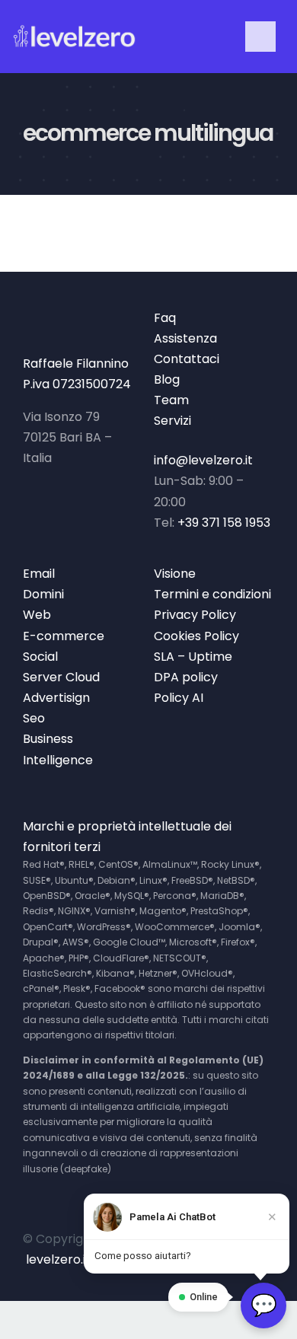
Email (39, 573)
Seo (34, 718)
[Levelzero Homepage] (74, 36)
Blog (167, 379)
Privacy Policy (195, 614)
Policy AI (178, 697)
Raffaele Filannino (76, 363)
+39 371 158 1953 (223, 522)
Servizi (172, 420)
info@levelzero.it (203, 460)
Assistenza (185, 338)
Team (171, 400)
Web (37, 614)
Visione (175, 573)
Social (40, 656)
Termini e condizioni (212, 594)
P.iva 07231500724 (77, 384)
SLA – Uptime (193, 656)
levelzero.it (58, 1259)
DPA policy (186, 677)
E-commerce (63, 636)
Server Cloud (61, 677)
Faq (165, 318)
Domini (43, 594)
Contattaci (186, 359)
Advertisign (56, 697)
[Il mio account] (189, 37)
